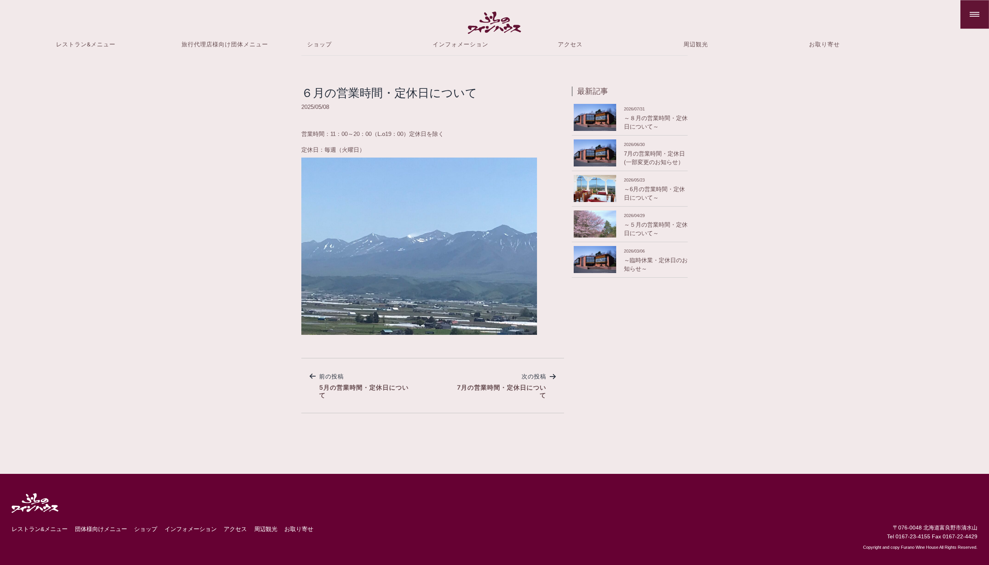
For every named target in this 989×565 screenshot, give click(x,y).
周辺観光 (695, 44)
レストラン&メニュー (86, 44)
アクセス (570, 44)
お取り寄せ (824, 44)
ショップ (319, 44)
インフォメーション (460, 44)
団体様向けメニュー (101, 529)
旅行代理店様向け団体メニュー (225, 44)
